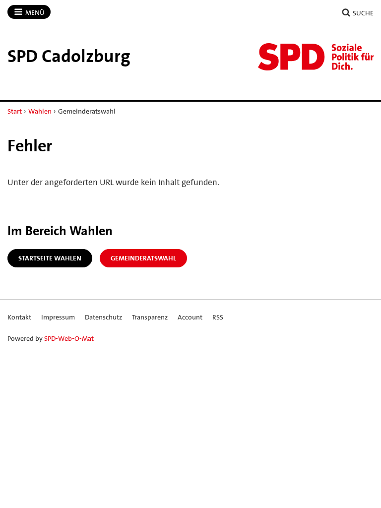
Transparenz (150, 317)
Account (190, 317)
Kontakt (19, 317)
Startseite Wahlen (49, 258)
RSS (217, 317)
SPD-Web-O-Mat (69, 338)
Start (14, 111)
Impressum (58, 317)
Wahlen (40, 111)
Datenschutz (103, 317)
